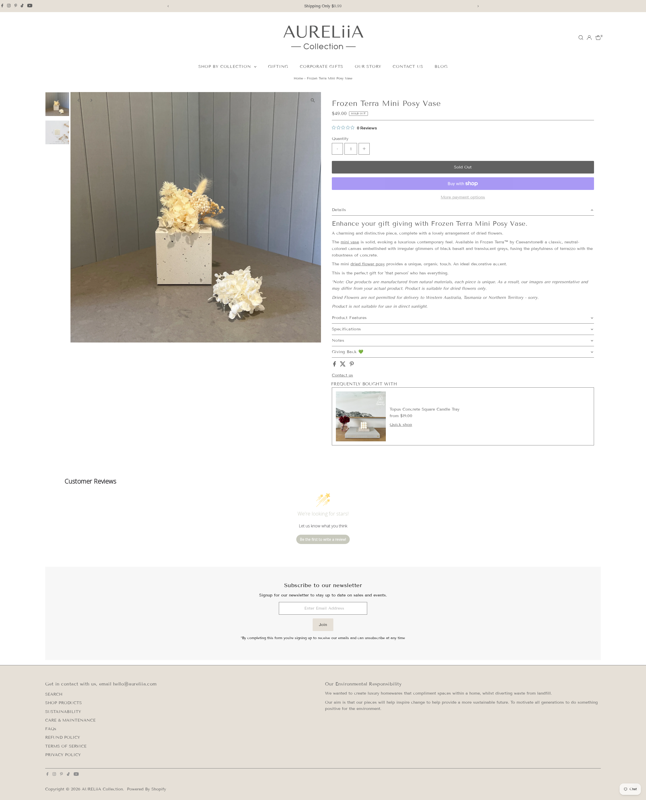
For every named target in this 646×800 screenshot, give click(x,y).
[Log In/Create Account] (589, 37)
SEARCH (53, 694)
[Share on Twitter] (343, 365)
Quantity (340, 138)
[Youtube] (30, 6)
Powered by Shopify (146, 789)
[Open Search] (581, 37)
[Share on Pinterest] (352, 365)
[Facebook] (2, 6)
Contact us (342, 375)
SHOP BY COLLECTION (225, 66)
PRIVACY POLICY (63, 754)
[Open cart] (598, 37)
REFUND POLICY (62, 737)
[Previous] (168, 6)
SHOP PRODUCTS (63, 702)
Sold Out (463, 167)
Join (323, 624)
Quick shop (401, 425)
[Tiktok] (22, 6)
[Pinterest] (15, 6)
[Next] (477, 6)
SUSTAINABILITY (63, 711)
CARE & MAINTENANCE (70, 720)
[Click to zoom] (312, 100)
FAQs (50, 728)
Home (298, 78)
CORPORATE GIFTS (321, 66)
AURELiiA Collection (102, 789)
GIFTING (278, 66)
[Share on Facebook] (335, 365)
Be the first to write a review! (323, 539)
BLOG (441, 66)
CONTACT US (408, 66)
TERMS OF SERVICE (66, 746)
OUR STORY (368, 66)
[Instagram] (9, 6)
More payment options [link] (463, 197)
